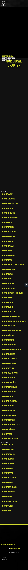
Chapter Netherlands (9, 487)
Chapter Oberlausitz (9, 363)
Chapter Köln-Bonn (8, 288)
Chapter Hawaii (7, 473)
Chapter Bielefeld (8, 213)
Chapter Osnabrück (9, 382)
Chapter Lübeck (7, 307)
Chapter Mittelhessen (10, 326)
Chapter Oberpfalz (8, 368)
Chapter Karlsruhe (9, 269)
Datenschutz (10, 544)
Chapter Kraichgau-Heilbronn (12, 293)
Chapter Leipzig (7, 298)
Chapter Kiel (6, 279)
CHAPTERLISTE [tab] (6, 60)
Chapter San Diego (8, 492)
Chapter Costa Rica (9, 454)
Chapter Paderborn (9, 392)
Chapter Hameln (8, 246)
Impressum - (4, 544)
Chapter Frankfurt (9, 236)
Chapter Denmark (8, 459)
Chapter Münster (8, 340)
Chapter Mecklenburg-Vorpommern (14, 321)
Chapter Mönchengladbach (11, 330)
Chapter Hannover (8, 255)
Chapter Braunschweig (10, 218)
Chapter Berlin (7, 208)
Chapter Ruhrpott (8, 406)
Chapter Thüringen (8, 429)
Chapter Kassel (7, 274)
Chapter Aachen (7, 194)
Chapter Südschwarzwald (11, 425)
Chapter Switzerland (9, 501)
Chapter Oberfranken (9, 359)
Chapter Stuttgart (8, 420)
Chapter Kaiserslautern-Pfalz (13, 265)
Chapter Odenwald (8, 378)
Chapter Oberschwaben (10, 373)
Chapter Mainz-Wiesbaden (11, 316)
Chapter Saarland (8, 410)
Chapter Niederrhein (9, 345)
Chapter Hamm (7, 250)
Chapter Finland (8, 464)
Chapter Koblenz (8, 283)
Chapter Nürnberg (8, 354)
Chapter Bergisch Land (10, 203)
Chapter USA (6, 511)
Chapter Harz (7, 260)
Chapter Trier (7, 434)
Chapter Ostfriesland (9, 387)
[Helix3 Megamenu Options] (26, 4)
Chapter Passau (7, 396)
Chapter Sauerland (9, 415)
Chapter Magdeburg (9, 312)
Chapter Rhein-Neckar (9, 401)
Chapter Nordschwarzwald (11, 349)
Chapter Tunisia (7, 506)
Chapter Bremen (7, 222)
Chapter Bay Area (8, 449)
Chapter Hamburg (8, 241)
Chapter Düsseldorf (9, 232)
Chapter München (8, 335)
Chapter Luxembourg (9, 478)
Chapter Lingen (7, 302)
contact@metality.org (15, 548)
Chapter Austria (8, 445)
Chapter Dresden (8, 227)
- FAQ (14, 544)
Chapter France (7, 468)
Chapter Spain (7, 496)
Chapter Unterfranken (10, 439)
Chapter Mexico (7, 482)
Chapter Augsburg (8, 199)
